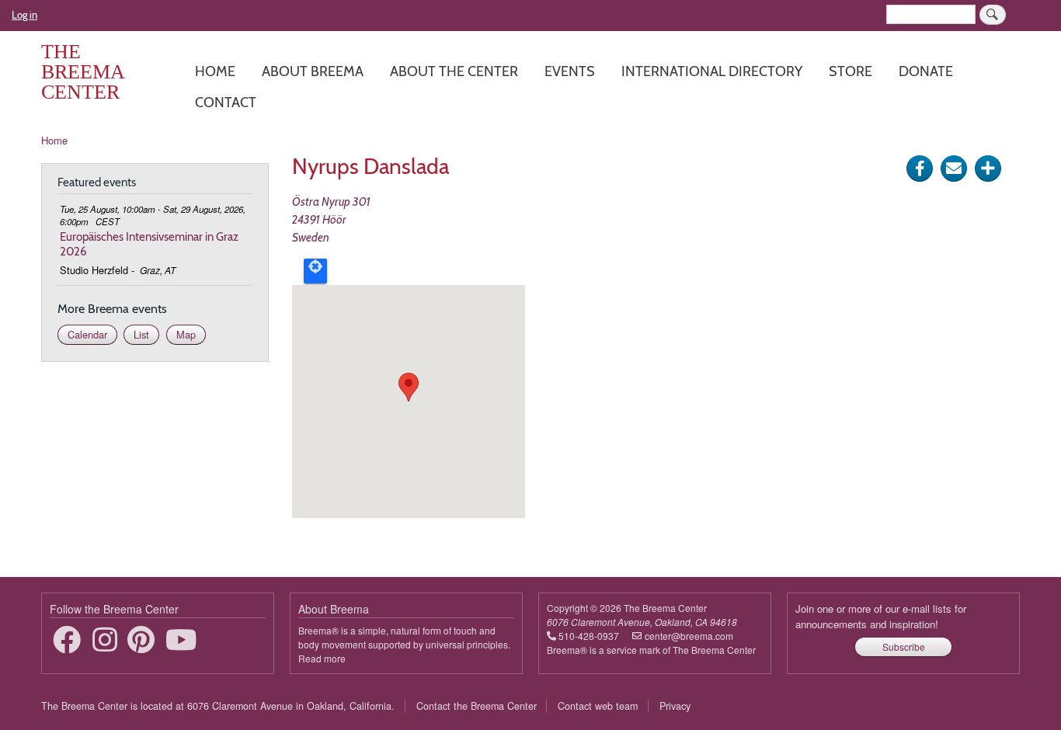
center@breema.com (689, 635)
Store (850, 71)
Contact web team (598, 706)
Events (569, 71)
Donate (926, 71)
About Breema (313, 71)
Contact (225, 102)
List (141, 334)
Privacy (675, 706)
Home (215, 71)
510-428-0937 (588, 635)
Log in (24, 15)
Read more (322, 658)
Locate (315, 271)
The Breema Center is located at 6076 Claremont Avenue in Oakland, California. (218, 706)
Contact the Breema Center (476, 706)
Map (186, 334)
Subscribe (903, 646)
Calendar (87, 334)
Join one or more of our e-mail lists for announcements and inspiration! (880, 616)
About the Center (454, 71)
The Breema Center (82, 71)
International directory (711, 71)
